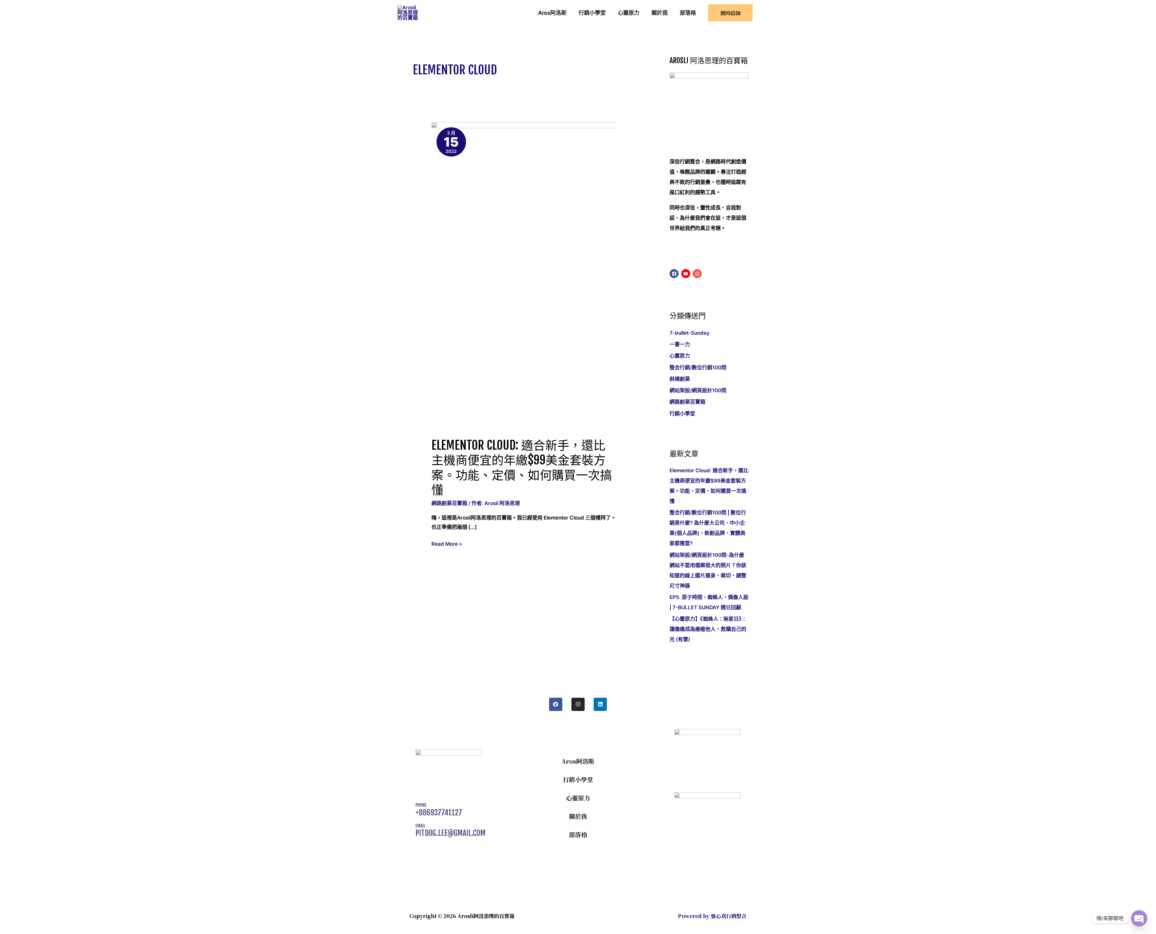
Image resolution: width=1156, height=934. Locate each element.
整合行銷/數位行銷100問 (698, 368)
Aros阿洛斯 (577, 761)
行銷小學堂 (682, 414)
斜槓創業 (680, 379)
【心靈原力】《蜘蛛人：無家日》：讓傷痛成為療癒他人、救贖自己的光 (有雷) (708, 629)
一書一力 (680, 344)
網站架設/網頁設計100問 (698, 390)
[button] (730, 12)
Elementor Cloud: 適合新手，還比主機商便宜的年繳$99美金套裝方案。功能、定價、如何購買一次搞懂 (521, 467)
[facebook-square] (675, 273)
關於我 (578, 816)
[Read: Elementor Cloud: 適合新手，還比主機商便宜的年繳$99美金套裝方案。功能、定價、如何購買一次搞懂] (585, 276)
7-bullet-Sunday (690, 333)
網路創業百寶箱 (449, 503)
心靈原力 (680, 356)
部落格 (578, 834)
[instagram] (698, 273)
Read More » (446, 543)
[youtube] (686, 273)
